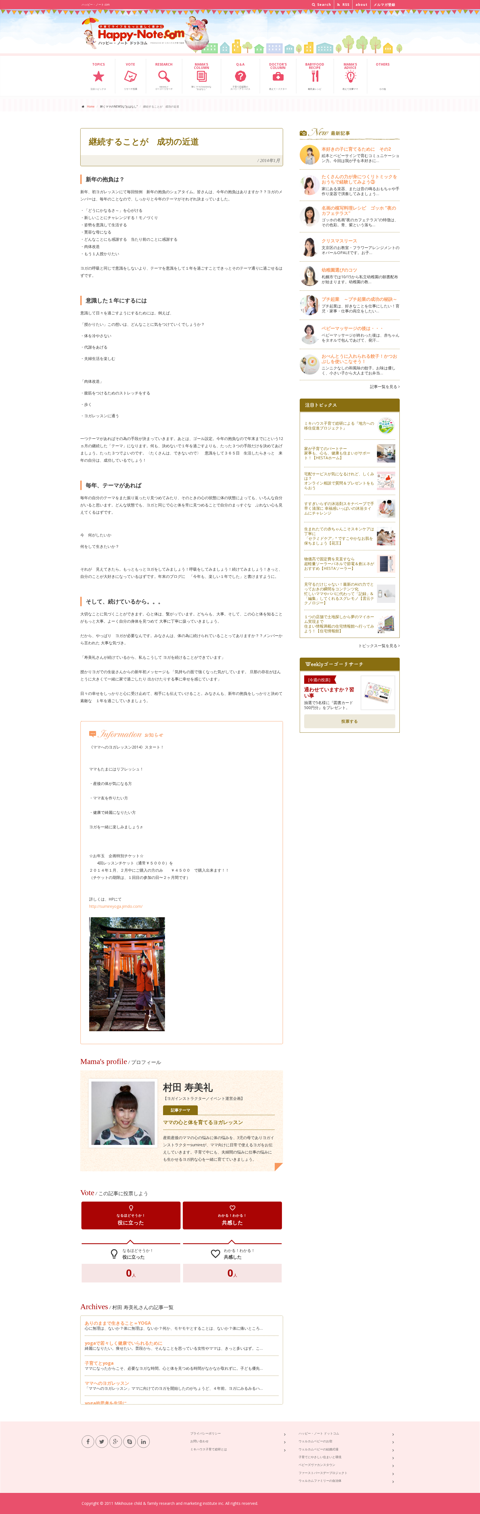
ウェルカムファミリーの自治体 (320, 1480)
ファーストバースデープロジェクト (323, 1473)
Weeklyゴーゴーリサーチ (164, 76)
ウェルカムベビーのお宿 (315, 1441)
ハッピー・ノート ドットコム (319, 1433)
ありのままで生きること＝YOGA (118, 1323)
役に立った (131, 1215)
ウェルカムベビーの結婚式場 (318, 1449)
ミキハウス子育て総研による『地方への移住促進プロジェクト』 (339, 426)
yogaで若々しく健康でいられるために (123, 1343)
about (362, 4)
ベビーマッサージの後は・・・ (353, 328)
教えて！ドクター (278, 76)
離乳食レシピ (314, 76)
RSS (345, 4)
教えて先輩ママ (350, 76)
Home (90, 106)
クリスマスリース (342, 241)
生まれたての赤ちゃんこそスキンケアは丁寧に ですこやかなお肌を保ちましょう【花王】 (339, 535)
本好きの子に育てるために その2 (356, 149)
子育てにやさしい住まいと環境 (320, 1457)
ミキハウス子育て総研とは (208, 1449)
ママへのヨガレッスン (107, 1383)
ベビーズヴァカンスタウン (317, 1465)
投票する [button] (349, 721)
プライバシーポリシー (205, 1433)
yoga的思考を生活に (106, 1403)
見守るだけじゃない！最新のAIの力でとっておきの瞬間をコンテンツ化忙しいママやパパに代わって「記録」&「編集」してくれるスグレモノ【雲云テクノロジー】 (339, 593)
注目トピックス (98, 76)
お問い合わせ (199, 1441)
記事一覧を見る (384, 386)
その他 (382, 76)
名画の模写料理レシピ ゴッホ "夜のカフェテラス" (359, 210)
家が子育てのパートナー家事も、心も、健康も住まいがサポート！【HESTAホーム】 (337, 453)
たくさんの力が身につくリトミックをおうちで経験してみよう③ (359, 179)
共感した (232, 1215)
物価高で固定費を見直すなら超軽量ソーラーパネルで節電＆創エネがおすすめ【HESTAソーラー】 (339, 563)
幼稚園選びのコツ (339, 270)
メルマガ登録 (384, 4)
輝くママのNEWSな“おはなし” (201, 76)
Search (323, 4)
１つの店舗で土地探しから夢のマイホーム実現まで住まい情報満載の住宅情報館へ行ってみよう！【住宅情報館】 (339, 623)
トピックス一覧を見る (378, 645)
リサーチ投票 (130, 76)
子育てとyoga (99, 1363)
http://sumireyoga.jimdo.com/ (115, 906)
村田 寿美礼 (188, 1087)
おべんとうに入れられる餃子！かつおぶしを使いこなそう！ (359, 358)
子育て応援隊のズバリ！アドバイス (240, 76)
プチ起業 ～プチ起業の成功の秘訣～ (359, 299)
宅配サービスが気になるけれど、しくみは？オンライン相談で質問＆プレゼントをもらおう (339, 480)
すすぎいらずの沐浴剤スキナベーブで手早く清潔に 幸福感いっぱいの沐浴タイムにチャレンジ (339, 508)
